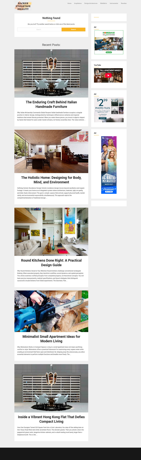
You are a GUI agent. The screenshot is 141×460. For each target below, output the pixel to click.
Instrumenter (114, 3)
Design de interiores (90, 3)
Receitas (124, 3)
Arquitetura (78, 3)
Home (69, 3)
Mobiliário (103, 3)
